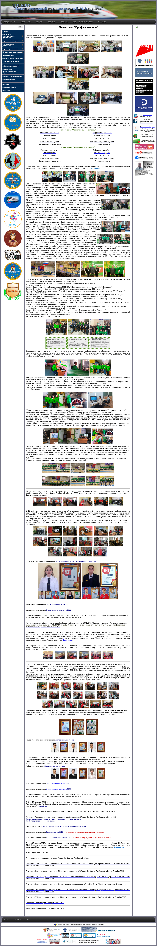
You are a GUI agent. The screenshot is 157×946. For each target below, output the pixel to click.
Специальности (10, 22)
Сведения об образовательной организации (8, 36)
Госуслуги (102, 22)
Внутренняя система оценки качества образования (12, 65)
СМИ (27, 919)
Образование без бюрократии (12, 58)
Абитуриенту (26, 22)
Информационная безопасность (8, 80)
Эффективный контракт (10, 62)
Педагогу (64, 22)
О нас (6, 919)
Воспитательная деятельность (8, 44)
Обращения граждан (9, 87)
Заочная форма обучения (83, 22)
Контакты (5, 84)
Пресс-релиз (67, 640)
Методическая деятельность (12, 52)
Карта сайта (6, 90)
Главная (5, 31)
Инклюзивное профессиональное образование (9, 71)
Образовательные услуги (11, 41)
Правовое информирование (12, 76)
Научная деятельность (10, 49)
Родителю (52, 22)
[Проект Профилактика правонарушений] (13, 189)
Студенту (39, 22)
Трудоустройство (8, 55)
